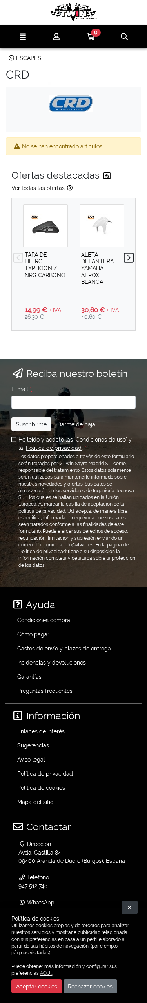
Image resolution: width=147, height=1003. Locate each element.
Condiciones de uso (101, 439)
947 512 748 (32, 885)
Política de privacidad (54, 447)
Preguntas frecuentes (45, 690)
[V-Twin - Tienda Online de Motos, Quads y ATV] (73, 12)
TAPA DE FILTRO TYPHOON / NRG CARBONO (45, 264)
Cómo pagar (33, 634)
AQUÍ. (46, 973)
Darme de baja (76, 424)
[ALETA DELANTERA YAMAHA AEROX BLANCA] (102, 226)
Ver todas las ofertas (38, 188)
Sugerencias (33, 745)
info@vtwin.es (78, 545)
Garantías (29, 676)
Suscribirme (31, 424)
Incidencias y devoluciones (51, 662)
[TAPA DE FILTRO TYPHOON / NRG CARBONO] (45, 226)
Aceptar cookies (36, 986)
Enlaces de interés (41, 731)
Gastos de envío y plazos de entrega (64, 648)
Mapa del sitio (35, 801)
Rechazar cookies (90, 986)
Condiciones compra (43, 620)
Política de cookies (41, 787)
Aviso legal (31, 759)
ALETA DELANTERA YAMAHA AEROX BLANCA (97, 268)
